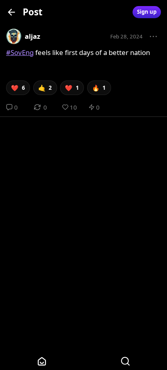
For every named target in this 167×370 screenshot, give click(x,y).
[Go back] (11, 12)
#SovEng (20, 52)
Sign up (146, 11)
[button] (153, 36)
